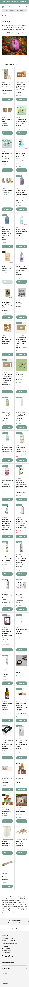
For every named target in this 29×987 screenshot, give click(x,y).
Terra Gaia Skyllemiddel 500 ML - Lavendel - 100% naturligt (7, 522)
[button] (23, 6)
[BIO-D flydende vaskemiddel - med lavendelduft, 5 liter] (21, 180)
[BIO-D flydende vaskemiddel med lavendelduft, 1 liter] (21, 257)
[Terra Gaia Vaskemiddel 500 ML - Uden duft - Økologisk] (7, 584)
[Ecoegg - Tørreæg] (7, 180)
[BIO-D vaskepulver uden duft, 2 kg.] (7, 257)
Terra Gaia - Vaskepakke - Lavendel (20, 596)
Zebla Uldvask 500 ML (7, 481)
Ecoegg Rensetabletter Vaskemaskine (6, 339)
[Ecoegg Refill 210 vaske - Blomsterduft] (7, 143)
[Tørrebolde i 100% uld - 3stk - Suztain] (7, 74)
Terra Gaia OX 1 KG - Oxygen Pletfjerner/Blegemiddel (21, 743)
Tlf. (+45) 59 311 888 (7, 938)
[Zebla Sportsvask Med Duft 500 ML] (7, 437)
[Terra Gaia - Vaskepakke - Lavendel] (21, 584)
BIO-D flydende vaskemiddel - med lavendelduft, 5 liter (21, 193)
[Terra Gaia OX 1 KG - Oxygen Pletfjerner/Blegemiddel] (21, 731)
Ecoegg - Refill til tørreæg (7, 120)
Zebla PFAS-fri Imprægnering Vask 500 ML (6, 414)
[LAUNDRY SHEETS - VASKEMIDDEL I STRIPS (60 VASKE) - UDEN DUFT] (21, 328)
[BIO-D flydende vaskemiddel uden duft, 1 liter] (21, 220)
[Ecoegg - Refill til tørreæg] (7, 110)
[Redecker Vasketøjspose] (7, 831)
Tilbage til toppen (14, 928)
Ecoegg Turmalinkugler (20, 303)
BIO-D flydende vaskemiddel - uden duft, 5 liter (7, 231)
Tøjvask (6, 15)
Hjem (3, 15)
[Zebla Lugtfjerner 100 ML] (21, 619)
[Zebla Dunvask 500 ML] (21, 437)
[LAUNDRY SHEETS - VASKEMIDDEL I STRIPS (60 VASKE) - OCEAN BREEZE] (7, 365)
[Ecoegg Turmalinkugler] (21, 292)
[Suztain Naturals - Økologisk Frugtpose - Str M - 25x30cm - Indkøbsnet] (21, 694)
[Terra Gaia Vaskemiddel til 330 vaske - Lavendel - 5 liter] (7, 619)
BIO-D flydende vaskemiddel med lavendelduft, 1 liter (21, 269)
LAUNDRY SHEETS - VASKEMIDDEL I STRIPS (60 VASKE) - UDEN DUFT (21, 340)
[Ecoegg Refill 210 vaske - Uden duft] (21, 110)
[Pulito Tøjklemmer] (21, 365)
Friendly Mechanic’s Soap (21, 810)
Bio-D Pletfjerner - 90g (7, 779)
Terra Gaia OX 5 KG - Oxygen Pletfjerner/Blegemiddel (7, 743)
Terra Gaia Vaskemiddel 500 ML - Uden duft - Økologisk (7, 596)
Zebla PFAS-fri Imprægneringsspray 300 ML (21, 414)
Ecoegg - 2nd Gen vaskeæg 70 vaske (21, 779)
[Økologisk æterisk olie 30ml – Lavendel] (7, 694)
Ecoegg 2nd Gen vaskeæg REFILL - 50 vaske (7, 811)
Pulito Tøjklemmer (21, 375)
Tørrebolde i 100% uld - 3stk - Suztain (7, 86)
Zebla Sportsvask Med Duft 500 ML (7, 448)
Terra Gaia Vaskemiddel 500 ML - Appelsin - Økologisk (7, 559)
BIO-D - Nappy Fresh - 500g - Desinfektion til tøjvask (20, 156)
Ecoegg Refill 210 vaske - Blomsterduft (7, 155)
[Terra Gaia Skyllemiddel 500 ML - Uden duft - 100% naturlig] (21, 510)
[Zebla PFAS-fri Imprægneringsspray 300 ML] (21, 402)
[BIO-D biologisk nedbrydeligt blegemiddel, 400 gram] (7, 292)
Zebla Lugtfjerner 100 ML (21, 630)
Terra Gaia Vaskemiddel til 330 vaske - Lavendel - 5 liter (7, 632)
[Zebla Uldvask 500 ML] (7, 470)
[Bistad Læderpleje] (21, 660)
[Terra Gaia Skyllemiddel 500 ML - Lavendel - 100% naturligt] (7, 510)
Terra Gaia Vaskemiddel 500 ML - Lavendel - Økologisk (21, 559)
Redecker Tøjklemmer (19, 842)
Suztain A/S (7, 983)
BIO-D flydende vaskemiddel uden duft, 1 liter (21, 231)
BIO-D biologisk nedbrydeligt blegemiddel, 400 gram (7, 305)
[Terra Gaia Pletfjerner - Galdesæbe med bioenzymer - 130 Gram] (21, 470)
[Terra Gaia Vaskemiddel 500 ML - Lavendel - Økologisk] (21, 547)
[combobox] (14, 10)
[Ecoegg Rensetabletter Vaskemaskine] (7, 328)
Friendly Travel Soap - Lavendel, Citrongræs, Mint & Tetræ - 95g (21, 87)
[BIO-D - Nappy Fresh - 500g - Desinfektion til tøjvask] (21, 143)
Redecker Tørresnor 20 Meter (5, 875)
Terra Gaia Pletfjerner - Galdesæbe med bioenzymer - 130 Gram (21, 484)
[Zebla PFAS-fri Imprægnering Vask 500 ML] (7, 402)
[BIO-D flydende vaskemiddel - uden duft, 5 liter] (7, 220)
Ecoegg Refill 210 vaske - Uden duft (21, 120)
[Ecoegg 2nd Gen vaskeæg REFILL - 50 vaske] (7, 800)
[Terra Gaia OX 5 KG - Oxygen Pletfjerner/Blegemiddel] (7, 731)
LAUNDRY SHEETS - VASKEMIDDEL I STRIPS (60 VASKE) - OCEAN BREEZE (7, 377)
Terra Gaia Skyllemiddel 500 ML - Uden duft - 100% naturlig (21, 522)
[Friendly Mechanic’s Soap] (21, 800)
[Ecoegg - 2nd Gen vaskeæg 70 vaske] (21, 768)
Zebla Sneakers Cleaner (6, 671)
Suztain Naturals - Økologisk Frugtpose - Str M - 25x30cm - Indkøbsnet (21, 707)
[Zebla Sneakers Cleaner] (7, 660)
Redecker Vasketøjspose (6, 842)
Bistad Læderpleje (21, 670)
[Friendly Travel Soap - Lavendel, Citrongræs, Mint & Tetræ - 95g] (21, 74)
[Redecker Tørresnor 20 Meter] (7, 863)
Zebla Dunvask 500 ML (20, 448)
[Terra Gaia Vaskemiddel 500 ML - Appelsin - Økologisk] (7, 547)
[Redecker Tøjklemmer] (21, 831)
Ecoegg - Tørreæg (7, 190)
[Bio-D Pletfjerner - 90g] (7, 768)
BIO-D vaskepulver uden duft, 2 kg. (7, 267)
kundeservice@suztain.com (9, 943)
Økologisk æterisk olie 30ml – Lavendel (7, 705)
